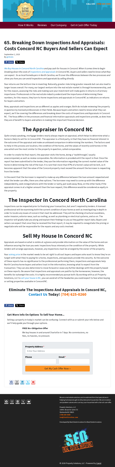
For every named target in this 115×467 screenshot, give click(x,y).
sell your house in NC (31, 278)
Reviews (42, 25)
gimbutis (10, 57)
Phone (28, 357)
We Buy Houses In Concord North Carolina (24, 68)
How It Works (25, 25)
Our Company (59, 25)
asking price (14, 254)
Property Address (34, 346)
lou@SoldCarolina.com (69, 417)
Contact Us (38, 294)
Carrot (98, 463)
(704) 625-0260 (103, 3)
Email (62, 357)
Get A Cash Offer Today (84, 25)
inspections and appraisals (42, 71)
